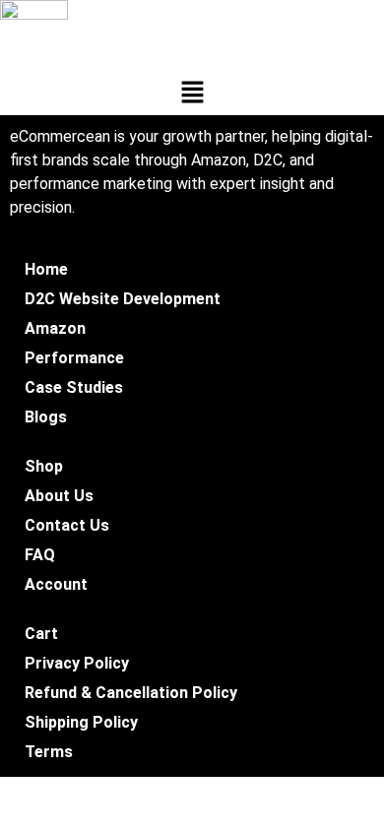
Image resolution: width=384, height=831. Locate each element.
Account (56, 584)
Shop (44, 466)
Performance (74, 358)
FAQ (40, 554)
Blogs (46, 417)
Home (46, 269)
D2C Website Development (123, 298)
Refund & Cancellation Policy (131, 692)
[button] (192, 91)
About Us (59, 495)
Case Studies (74, 387)
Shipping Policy (81, 722)
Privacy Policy (77, 663)
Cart (41, 633)
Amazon (55, 328)
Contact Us (67, 525)
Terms (49, 751)
